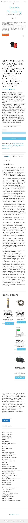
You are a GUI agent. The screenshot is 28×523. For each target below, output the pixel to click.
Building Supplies (6, 436)
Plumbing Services (8, 1)
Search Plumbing (14, 9)
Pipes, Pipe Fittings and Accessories (11, 479)
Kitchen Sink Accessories (8, 461)
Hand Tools (5, 445)
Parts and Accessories (7, 471)
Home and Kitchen (7, 448)
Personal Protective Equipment (15, 145)
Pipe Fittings (5, 477)
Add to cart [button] (9, 323)
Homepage (6, 520)
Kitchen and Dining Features (9, 457)
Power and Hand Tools (8, 480)
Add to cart (14, 133)
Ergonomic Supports (18, 143)
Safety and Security (7, 147)
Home (3, 22)
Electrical (4, 439)
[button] (23, 36)
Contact (25, 1)
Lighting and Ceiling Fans (8, 466)
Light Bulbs (5, 464)
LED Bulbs (5, 463)
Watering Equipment (7, 495)
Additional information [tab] (17, 156)
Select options (20, 377)
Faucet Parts (5, 441)
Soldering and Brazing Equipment (10, 487)
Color (4, 126)
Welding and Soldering (7, 496)
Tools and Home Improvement (13, 22)
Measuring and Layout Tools (9, 468)
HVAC (3, 450)
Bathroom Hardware (7, 434)
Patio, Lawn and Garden (8, 473)
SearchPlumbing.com (14, 514)
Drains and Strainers (7, 438)
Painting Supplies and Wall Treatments (12, 470)
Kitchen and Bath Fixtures (8, 454)
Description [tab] (6, 156)
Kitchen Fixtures (6, 459)
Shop (14, 1)
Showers (4, 486)
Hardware (4, 447)
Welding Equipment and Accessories (11, 500)
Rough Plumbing (6, 482)
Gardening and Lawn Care (8, 443)
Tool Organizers (6, 491)
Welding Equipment (7, 498)
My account (19, 1)
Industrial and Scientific (8, 452)
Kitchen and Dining (7, 455)
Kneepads (10, 25)
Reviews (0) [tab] (6, 160)
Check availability (14, 138)
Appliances (5, 430)
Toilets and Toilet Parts (8, 489)
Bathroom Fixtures (7, 432)
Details (3, 323)
